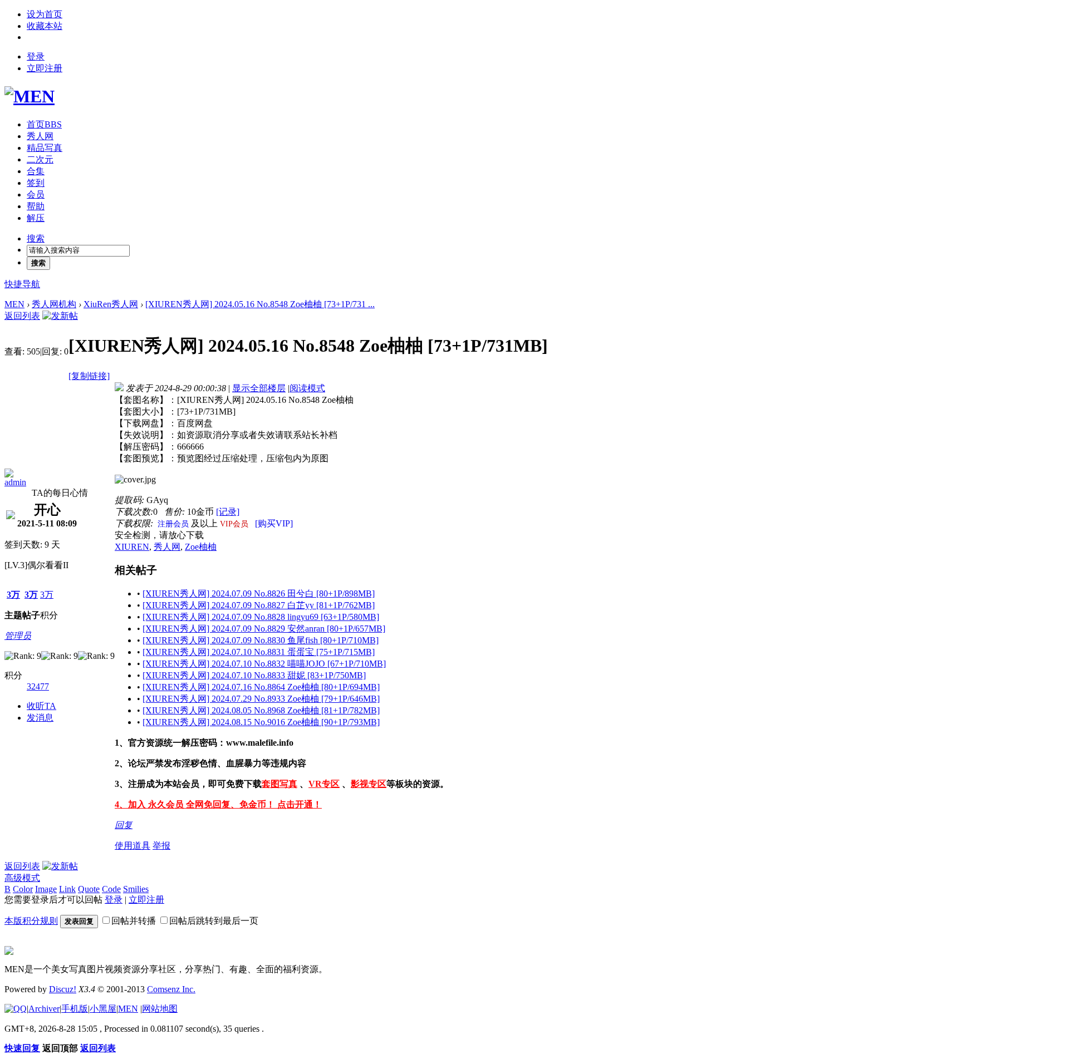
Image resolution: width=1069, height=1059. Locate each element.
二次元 (40, 159)
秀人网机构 (54, 304)
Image (46, 889)
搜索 (36, 238)
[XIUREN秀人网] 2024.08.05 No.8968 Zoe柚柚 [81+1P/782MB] (261, 710)
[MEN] (29, 96)
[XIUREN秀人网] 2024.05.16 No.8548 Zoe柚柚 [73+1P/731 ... (260, 304)
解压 (36, 218)
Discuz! (62, 989)
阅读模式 (307, 388)
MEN (14, 304)
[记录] (227, 511)
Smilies (136, 889)
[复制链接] (89, 376)
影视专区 (368, 784)
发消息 (40, 717)
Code (111, 889)
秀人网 (40, 136)
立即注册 (44, 68)
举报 (161, 845)
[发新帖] (60, 316)
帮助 (36, 206)
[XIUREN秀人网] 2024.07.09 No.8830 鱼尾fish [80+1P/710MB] (261, 640)
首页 (44, 124)
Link (67, 889)
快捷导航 (22, 284)
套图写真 (279, 784)
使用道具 (132, 845)
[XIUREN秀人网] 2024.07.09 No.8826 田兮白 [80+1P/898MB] (259, 593)
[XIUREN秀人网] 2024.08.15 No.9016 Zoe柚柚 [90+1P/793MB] (261, 722)
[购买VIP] (274, 523)
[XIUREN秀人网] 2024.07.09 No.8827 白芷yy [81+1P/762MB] (259, 605)
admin (15, 482)
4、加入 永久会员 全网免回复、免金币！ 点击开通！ (218, 804)
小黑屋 (103, 1008)
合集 (36, 171)
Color (23, 889)
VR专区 (324, 784)
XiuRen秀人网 (111, 304)
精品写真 (44, 147)
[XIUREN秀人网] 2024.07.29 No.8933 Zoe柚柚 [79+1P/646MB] (261, 698)
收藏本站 (44, 26)
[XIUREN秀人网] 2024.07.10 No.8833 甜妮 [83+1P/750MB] (254, 675)
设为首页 (44, 14)
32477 (38, 686)
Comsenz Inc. (171, 989)
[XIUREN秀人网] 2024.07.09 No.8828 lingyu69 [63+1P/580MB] (261, 617)
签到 (36, 183)
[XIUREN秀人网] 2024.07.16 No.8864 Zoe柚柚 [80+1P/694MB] (261, 687)
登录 (36, 56)
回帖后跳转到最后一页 (213, 920)
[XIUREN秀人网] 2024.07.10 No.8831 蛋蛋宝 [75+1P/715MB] (259, 652)
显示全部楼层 (259, 388)
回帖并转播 (133, 920)
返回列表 (22, 316)
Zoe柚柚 (201, 546)
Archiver (44, 1008)
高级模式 (22, 878)
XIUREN (132, 546)
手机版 (74, 1008)
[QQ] (15, 1008)
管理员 (17, 636)
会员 (36, 194)
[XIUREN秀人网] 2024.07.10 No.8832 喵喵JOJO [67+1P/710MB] (264, 663)
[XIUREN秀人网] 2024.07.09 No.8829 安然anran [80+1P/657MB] (264, 628)
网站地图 (160, 1008)
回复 (124, 825)
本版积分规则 (31, 920)
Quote (89, 889)
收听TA (41, 706)
